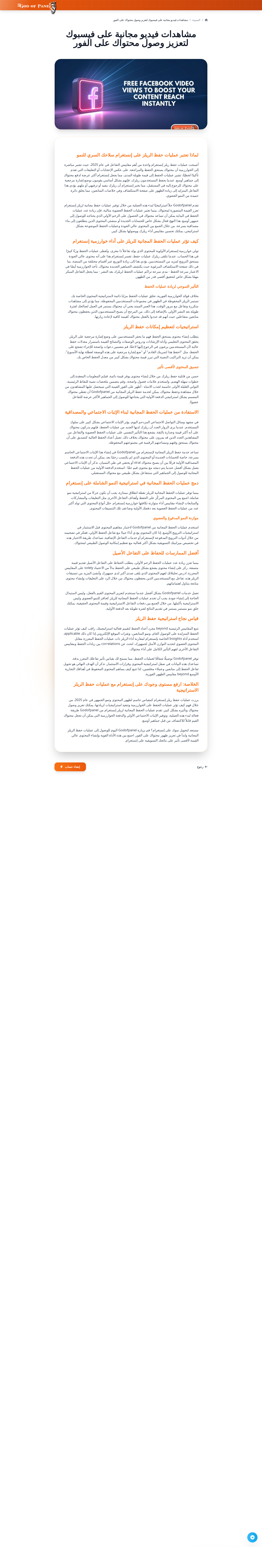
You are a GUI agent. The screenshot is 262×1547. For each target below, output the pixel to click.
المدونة (196, 20)
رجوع (200, 767)
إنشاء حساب (72, 767)
